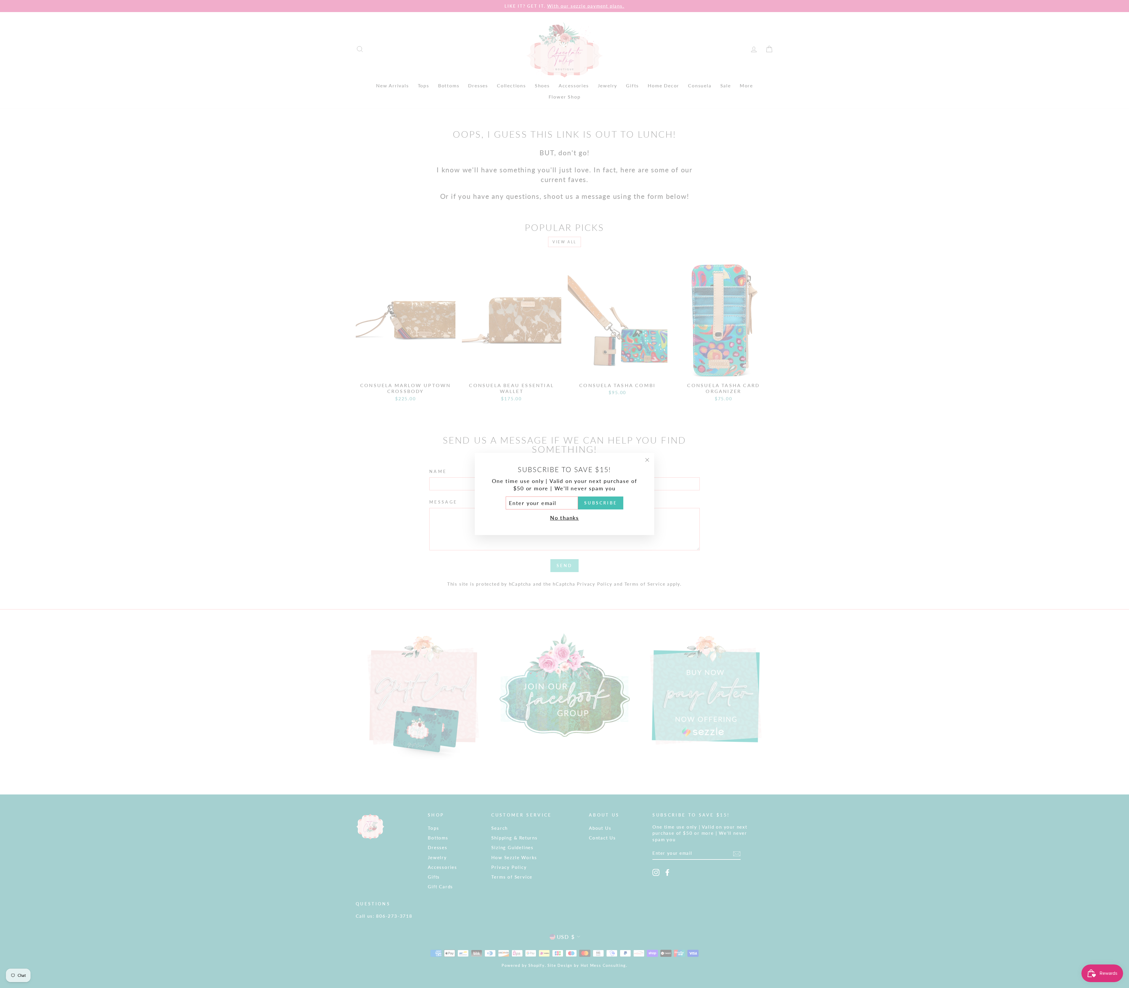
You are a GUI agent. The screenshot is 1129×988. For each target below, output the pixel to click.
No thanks (564, 517)
